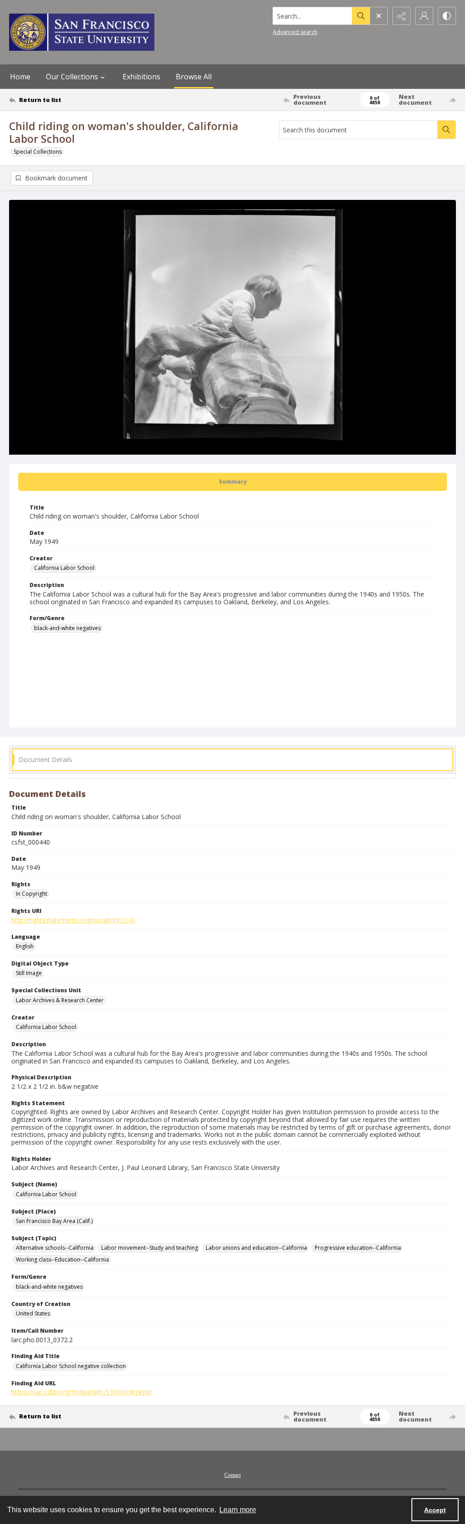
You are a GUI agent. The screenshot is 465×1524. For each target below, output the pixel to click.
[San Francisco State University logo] (81, 32)
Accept (435, 1510)
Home (20, 77)
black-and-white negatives (67, 628)
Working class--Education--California (62, 1259)
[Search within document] (446, 130)
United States (33, 1313)
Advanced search (295, 32)
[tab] (232, 481)
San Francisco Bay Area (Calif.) (54, 1221)
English (25, 946)
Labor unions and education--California (256, 1248)
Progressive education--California (358, 1248)
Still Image (29, 973)
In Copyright (31, 894)
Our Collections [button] (72, 77)
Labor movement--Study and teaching (149, 1248)
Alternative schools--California (55, 1248)
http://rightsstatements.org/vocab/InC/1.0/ (73, 920)
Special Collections (38, 151)
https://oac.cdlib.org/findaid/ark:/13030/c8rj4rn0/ (82, 1392)
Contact (232, 1475)
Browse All (194, 77)
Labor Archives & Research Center (60, 1000)
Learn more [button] (237, 1510)
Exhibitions (141, 77)
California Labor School (64, 568)
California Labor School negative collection (71, 1366)
